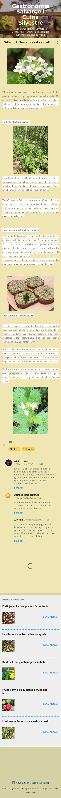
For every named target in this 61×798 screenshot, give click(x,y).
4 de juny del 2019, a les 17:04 (28, 498)
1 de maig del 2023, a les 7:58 (36, 520)
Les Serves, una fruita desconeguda (24, 634)
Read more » (51, 616)
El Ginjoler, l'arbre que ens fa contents (25, 606)
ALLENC (14, 448)
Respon (18, 488)
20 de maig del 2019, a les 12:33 (29, 464)
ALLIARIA (28, 448)
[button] (57, 43)
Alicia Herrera (22, 460)
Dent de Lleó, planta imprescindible (23, 662)
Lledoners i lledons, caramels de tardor (26, 721)
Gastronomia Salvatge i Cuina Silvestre (30, 14)
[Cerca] (57, 6)
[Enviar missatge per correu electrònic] (10, 443)
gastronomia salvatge (26, 494)
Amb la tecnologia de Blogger (32, 782)
